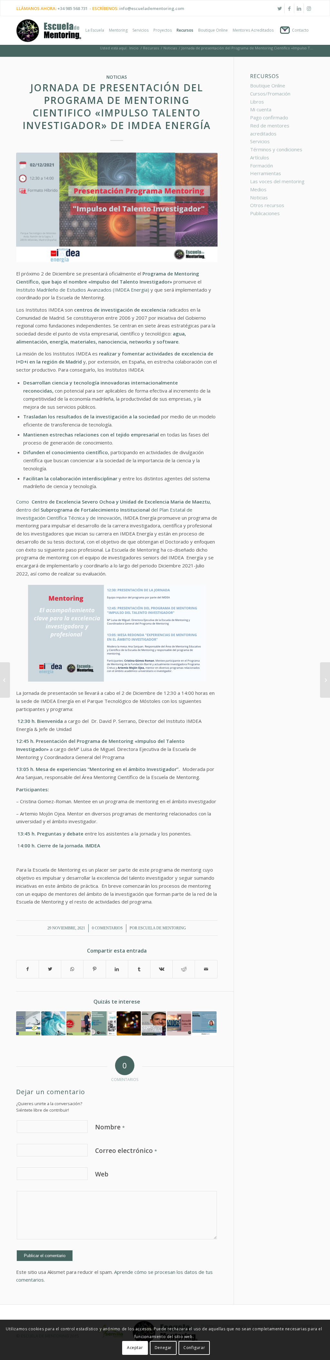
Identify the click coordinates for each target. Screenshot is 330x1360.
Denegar (163, 1347)
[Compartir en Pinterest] (94, 969)
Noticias (116, 77)
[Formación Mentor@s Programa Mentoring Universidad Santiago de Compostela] (28, 1023)
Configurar (194, 1347)
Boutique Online (267, 85)
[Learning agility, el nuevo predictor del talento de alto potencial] (53, 1023)
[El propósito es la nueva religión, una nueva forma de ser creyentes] (129, 1023)
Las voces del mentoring (277, 181)
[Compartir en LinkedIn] (117, 969)
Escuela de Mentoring (162, 928)
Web (101, 1174)
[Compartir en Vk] (161, 969)
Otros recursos (267, 205)
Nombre (110, 1127)
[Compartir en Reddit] (184, 969)
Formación (261, 165)
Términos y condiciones (276, 149)
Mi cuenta (260, 109)
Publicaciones (265, 213)
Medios (258, 189)
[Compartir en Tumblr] (139, 969)
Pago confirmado (269, 117)
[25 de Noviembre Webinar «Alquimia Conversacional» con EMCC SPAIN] (5, 680)
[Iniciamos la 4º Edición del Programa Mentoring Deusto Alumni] (204, 1023)
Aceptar (135, 1347)
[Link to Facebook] (289, 8)
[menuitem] (94, 30)
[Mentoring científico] (117, 208)
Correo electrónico (126, 1150)
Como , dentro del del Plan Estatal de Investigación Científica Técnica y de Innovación (113, 509)
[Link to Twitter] (279, 8)
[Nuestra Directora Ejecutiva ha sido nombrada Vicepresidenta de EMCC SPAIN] (325, 680)
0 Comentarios (107, 928)
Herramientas (265, 173)
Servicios (260, 141)
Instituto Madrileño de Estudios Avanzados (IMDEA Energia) (82, 289)
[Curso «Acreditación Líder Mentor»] (179, 1023)
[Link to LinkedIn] (299, 8)
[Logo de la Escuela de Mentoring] (48, 33)
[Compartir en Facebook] (27, 969)
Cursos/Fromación (270, 93)
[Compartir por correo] (206, 969)
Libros (257, 101)
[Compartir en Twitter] (50, 969)
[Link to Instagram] (309, 8)
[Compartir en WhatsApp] (72, 969)
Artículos (259, 157)
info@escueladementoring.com (151, 8)
